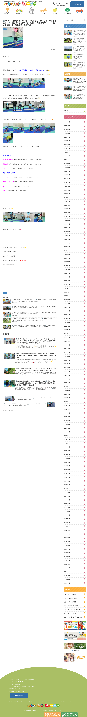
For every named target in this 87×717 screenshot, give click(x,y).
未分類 (5, 293)
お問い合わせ (78, 4)
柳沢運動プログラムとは (14, 701)
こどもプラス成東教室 (70, 602)
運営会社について (71, 701)
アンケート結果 (48, 701)
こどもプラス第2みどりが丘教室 (73, 617)
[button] (84, 20)
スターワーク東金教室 (70, 613)
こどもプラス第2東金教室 (71, 605)
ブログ (35, 701)
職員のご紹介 (40, 701)
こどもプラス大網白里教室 (71, 598)
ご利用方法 (30, 701)
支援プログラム (23, 701)
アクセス (54, 701)
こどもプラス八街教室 (70, 594)
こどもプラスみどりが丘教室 (72, 609)
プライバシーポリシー (62, 701)
